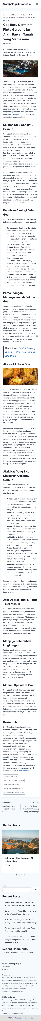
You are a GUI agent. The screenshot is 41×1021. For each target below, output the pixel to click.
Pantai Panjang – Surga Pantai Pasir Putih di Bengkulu (21, 352)
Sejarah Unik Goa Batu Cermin (14, 793)
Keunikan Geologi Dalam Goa (13, 788)
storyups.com (24, 771)
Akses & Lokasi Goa (11, 776)
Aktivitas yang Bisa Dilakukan (14, 780)
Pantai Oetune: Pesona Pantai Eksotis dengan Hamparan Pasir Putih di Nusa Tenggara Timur (20, 940)
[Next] (35, 851)
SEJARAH (6, 21)
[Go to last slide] (5, 851)
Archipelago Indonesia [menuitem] (20, 114)
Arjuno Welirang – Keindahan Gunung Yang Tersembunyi (31, 807)
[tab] (16, 874)
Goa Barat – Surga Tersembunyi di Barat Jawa (9, 807)
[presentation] (20, 842)
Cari (4, 886)
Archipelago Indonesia (11, 784)
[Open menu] (37, 4)
